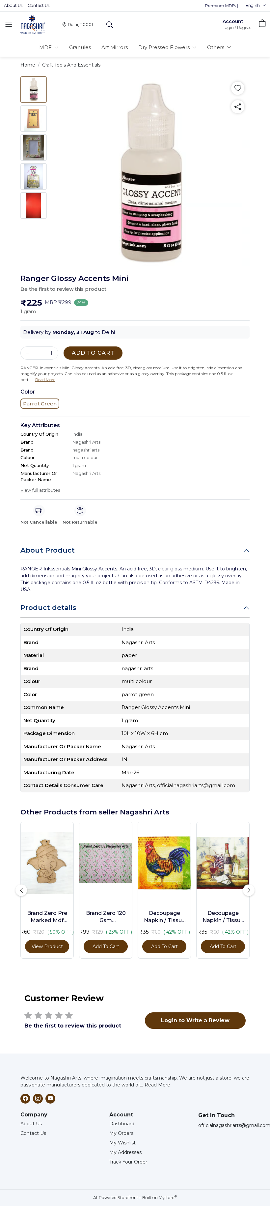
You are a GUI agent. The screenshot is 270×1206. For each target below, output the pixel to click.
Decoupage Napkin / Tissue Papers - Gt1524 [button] (223, 917)
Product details (48, 607)
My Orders (121, 1133)
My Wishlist (122, 1143)
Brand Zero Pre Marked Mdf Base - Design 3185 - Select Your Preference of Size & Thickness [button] (47, 917)
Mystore (168, 1197)
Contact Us (38, 5)
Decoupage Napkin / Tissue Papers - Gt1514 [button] (164, 917)
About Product (47, 550)
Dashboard (121, 1124)
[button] (256, 5)
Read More (157, 1085)
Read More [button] (45, 379)
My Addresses (125, 1152)
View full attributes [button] (40, 490)
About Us (13, 5)
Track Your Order (128, 1162)
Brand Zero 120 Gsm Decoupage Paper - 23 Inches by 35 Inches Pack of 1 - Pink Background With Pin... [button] (106, 917)
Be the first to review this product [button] (63, 289)
